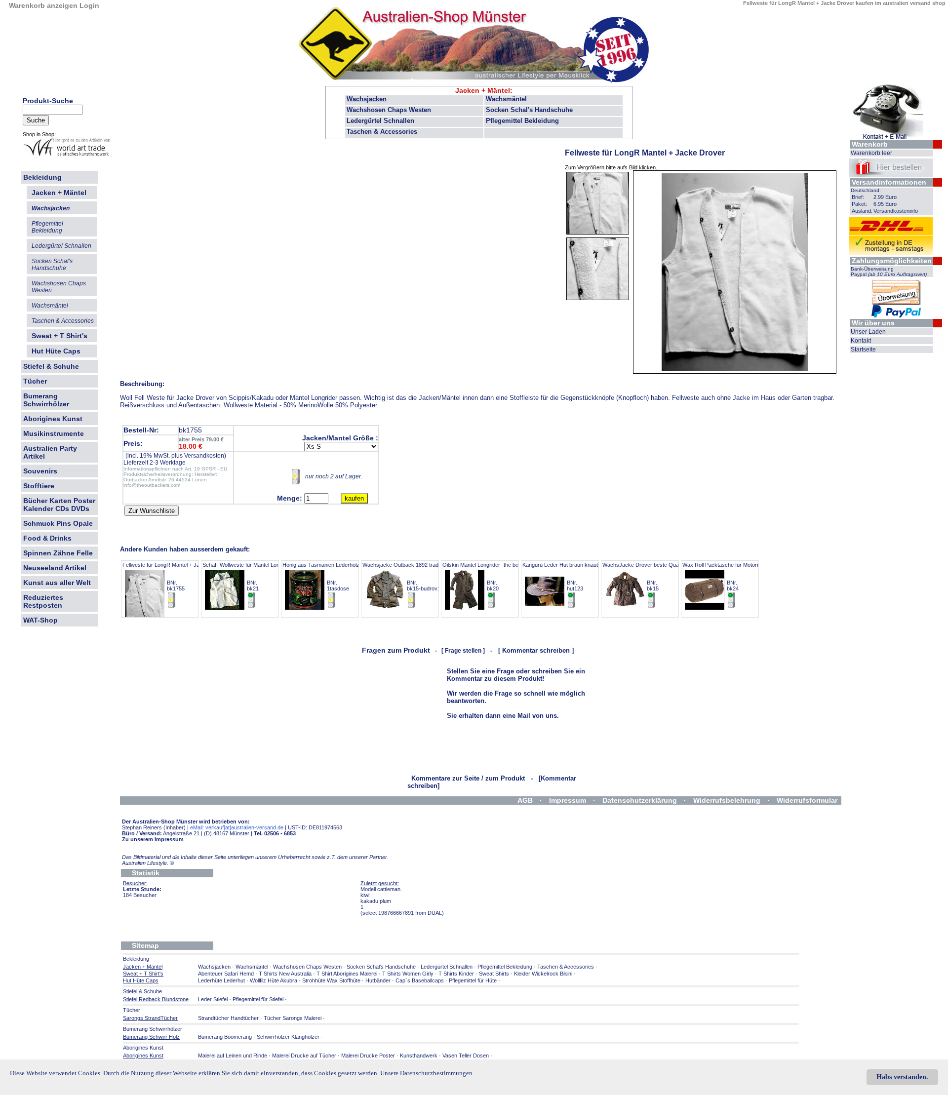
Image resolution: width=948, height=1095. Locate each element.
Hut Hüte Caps (56, 351)
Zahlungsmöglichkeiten (892, 261)
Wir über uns (873, 323)
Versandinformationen (889, 182)
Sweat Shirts (494, 974)
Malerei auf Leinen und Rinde (232, 1055)
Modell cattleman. (381, 889)
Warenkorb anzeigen (43, 5)
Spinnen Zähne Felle (58, 553)
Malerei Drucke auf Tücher (304, 1055)
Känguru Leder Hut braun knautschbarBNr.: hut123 (568, 576)
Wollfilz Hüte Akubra (273, 980)
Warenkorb (870, 144)
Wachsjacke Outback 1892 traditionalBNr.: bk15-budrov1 (407, 576)
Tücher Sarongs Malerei (292, 1018)
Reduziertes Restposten (43, 601)
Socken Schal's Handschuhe (529, 110)
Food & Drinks (47, 538)
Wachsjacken (367, 99)
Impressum (567, 800)
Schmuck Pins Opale (58, 523)
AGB (525, 800)
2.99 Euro (885, 197)
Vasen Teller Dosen (465, 1055)
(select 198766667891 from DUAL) (402, 913)
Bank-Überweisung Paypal (889, 271)
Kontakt (861, 340)
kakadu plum (375, 901)
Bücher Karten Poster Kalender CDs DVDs (59, 504)
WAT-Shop (40, 620)
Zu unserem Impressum (153, 839)
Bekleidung (42, 177)
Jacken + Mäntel (482, 90)
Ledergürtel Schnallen (380, 120)
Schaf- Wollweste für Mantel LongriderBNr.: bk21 (247, 576)
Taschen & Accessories (382, 131)
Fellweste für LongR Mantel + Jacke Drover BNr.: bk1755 (174, 576)
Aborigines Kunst (52, 419)
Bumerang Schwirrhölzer (46, 400)
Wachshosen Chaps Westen (389, 110)
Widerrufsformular (807, 800)
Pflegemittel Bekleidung (522, 120)
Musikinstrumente (53, 433)
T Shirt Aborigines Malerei (346, 974)
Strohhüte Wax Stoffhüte (331, 980)
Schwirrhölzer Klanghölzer (288, 1037)
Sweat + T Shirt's (59, 336)
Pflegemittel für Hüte (473, 980)
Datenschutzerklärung (639, 800)
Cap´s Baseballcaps (419, 980)
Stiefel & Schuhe (51, 366)
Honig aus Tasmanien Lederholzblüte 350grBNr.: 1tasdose (334, 576)
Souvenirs (40, 471)
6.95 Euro (885, 204)
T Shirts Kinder (456, 974)
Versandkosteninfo (895, 211)
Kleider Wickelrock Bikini (543, 974)
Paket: (859, 204)
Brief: (858, 197)
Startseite (863, 349)
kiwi (364, 895)
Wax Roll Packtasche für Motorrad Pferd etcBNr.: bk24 (735, 576)
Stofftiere (38, 486)
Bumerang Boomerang (225, 1037)
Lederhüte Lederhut (221, 980)
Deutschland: (866, 190)
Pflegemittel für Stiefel (258, 999)
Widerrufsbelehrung (726, 800)
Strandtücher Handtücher (228, 1018)
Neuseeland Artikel (54, 568)
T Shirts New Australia (285, 974)
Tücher (35, 381)
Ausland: (862, 211)
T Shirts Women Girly (408, 974)
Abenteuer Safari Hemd (226, 974)
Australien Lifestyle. (148, 863)
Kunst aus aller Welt (57, 583)
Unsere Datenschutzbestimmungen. (427, 1073)
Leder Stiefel (213, 999)
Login (89, 5)
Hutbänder (378, 980)
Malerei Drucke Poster (368, 1055)
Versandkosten (204, 455)
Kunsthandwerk (418, 1055)
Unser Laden (868, 331)
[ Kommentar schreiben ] (536, 650)
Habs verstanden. (902, 1077)
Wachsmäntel (506, 99)
